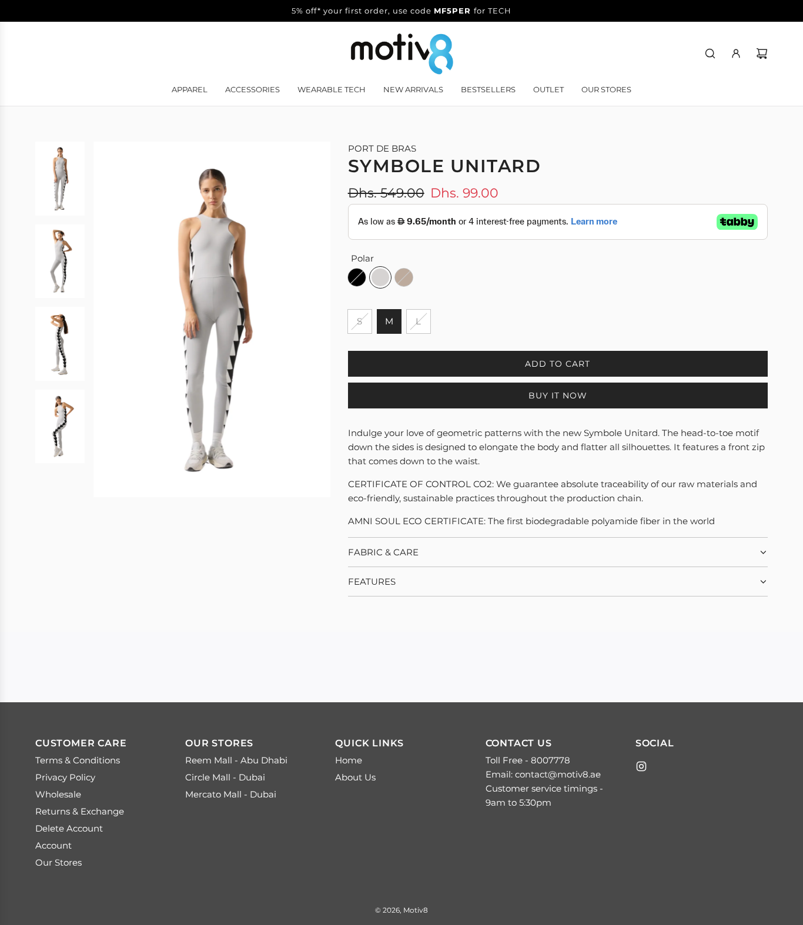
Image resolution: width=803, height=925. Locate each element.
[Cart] (762, 53)
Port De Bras (382, 148)
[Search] (710, 53)
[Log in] (736, 53)
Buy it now (557, 395)
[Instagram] (641, 766)
